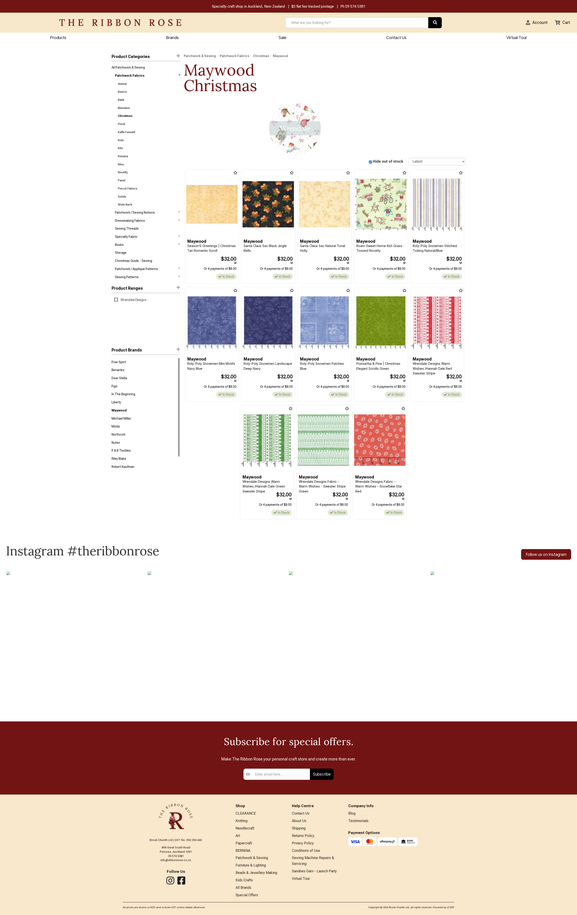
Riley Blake (119, 458)
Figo (114, 386)
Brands (172, 37)
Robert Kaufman (123, 467)
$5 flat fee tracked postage (312, 6)
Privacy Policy (303, 843)
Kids (121, 140)
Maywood (119, 410)
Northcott (118, 434)
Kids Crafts (244, 880)
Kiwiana (123, 156)
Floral (121, 124)
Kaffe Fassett (126, 132)
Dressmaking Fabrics (130, 220)
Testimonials (358, 821)
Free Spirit (119, 362)
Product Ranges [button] (127, 288)
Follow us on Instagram (546, 554)
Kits (120, 148)
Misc (121, 164)
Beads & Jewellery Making (256, 873)
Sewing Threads (127, 228)
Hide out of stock (388, 161)
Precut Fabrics (127, 188)
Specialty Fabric (126, 236)
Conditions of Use (306, 850)
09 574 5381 (355, 6)
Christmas (125, 116)
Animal (122, 83)
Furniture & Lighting (251, 865)
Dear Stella (119, 378)
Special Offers (247, 895)
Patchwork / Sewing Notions (135, 212)
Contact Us (396, 37)
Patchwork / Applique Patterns (136, 269)
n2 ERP (450, 907)
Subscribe (322, 774)
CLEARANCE (246, 813)
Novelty (123, 172)
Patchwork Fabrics (129, 75)
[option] (295, 128)
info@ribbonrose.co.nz (175, 860)
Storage (120, 252)
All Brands (243, 887)
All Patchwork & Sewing (128, 67)
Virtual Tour (516, 37)
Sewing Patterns (127, 277)
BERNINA (243, 850)
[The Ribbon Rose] (120, 22)
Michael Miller (121, 418)
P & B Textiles (121, 450)
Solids (122, 196)
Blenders (124, 108)
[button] (536, 22)
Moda (116, 426)
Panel (121, 180)
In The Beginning (123, 394)
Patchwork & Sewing (200, 56)
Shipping (299, 828)
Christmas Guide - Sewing (133, 261)
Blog (351, 813)
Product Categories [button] (131, 56)
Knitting (241, 821)
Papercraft (244, 843)
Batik (121, 100)
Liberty (116, 402)
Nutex (116, 442)
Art (238, 836)
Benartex (118, 370)
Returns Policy (303, 836)
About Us (299, 821)
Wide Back (125, 204)
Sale (282, 37)
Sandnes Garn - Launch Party (314, 871)
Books (119, 245)
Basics (122, 91)
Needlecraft (245, 828)
